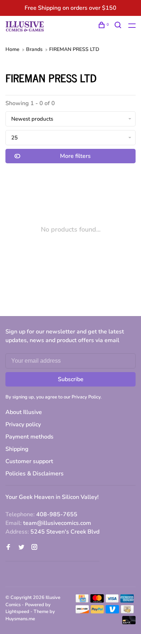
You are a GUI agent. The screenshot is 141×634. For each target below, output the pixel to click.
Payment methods (29, 437)
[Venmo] (112, 612)
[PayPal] (97, 612)
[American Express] (127, 601)
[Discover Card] (82, 612)
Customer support (29, 461)
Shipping (17, 449)
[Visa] (112, 601)
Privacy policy (23, 424)
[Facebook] (8, 548)
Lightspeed (17, 611)
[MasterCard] (97, 601)
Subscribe (71, 379)
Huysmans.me (20, 619)
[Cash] (127, 612)
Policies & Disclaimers (34, 474)
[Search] (119, 26)
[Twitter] (21, 548)
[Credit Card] (82, 601)
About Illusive (23, 412)
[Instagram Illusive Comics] (34, 548)
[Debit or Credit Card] (129, 622)
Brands (34, 49)
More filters (75, 156)
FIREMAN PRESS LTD (74, 49)
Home (12, 49)
